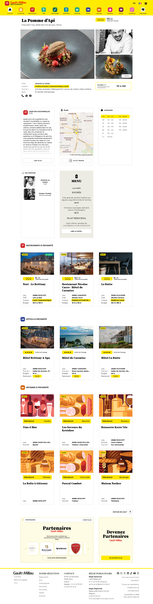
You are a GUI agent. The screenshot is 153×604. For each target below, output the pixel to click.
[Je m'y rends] (76, 136)
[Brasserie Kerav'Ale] (116, 421)
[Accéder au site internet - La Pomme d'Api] (27, 96)
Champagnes (44, 583)
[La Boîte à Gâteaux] (37, 477)
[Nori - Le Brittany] (37, 279)
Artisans (42, 596)
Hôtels (41, 593)
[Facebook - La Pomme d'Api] (31, 96)
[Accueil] (18, 2)
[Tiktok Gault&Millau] (131, 573)
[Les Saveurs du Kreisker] (76, 421)
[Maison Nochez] (116, 477)
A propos (17, 577)
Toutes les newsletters (130, 584)
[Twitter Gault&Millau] (124, 573)
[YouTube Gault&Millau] (134, 573)
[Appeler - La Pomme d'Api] (23, 96)
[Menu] (145, 3)
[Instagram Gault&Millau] (121, 573)
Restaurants (43, 577)
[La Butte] (116, 279)
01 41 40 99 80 (76, 584)
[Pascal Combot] (76, 477)
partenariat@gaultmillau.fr (99, 584)
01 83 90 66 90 (94, 596)
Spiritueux (43, 586)
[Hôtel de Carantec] (76, 353)
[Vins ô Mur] (37, 421)
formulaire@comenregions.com (101, 599)
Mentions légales (20, 580)
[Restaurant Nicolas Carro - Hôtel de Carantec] (76, 279)
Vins (40, 580)
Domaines (43, 590)
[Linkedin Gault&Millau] (128, 573)
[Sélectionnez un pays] (140, 3)
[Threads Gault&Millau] (138, 573)
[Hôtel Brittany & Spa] (37, 353)
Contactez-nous (70, 587)
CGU (16, 583)
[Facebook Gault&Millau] (118, 573)
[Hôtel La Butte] (116, 353)
